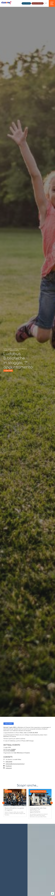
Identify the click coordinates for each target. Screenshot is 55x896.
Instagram (9, 768)
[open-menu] (52, 3)
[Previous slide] (3, 803)
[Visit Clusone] (6, 2)
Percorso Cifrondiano (37, 3)
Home (5, 349)
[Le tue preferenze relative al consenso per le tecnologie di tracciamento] (52, 893)
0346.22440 (9, 761)
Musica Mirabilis (26, 3)
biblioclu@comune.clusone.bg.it (15, 764)
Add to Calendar (8, 723)
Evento (10, 349)
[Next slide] (51, 803)
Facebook (9, 766)
